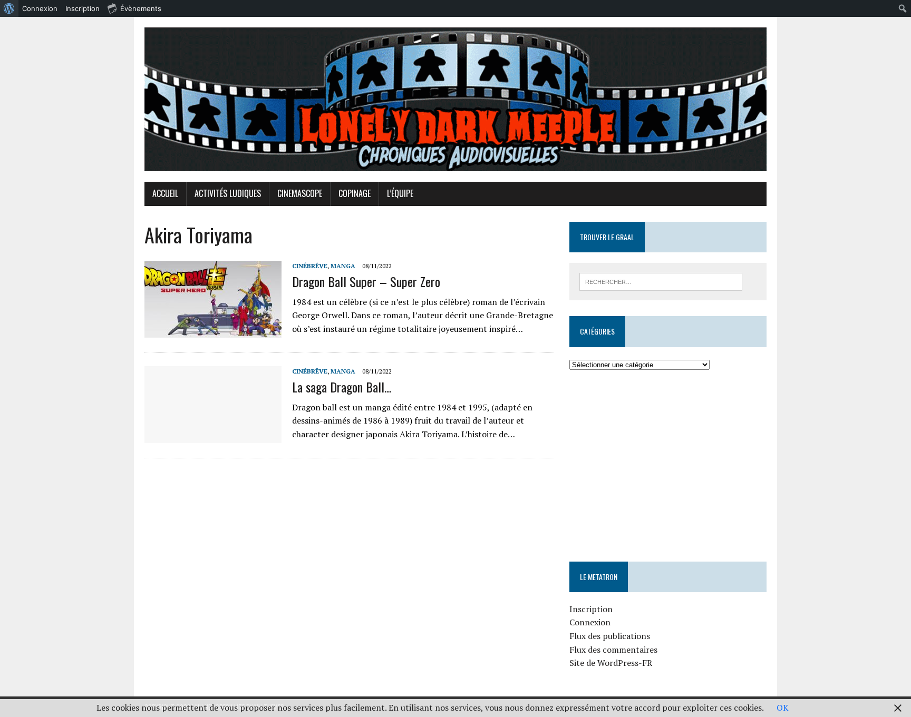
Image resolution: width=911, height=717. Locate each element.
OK (783, 707)
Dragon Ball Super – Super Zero (366, 281)
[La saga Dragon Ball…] (213, 436)
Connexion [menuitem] (39, 8)
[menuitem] (9, 8)
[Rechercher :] (660, 281)
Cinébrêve (309, 266)
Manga (343, 266)
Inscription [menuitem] (82, 8)
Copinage (354, 193)
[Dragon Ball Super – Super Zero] (213, 331)
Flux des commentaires (613, 649)
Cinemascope (299, 193)
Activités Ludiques (228, 193)
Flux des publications (609, 636)
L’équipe (400, 193)
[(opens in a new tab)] (636, 403)
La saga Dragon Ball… (341, 386)
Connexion (589, 622)
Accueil (165, 193)
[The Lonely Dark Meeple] (455, 99)
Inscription (591, 609)
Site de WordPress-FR (610, 663)
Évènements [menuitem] (140, 8)
